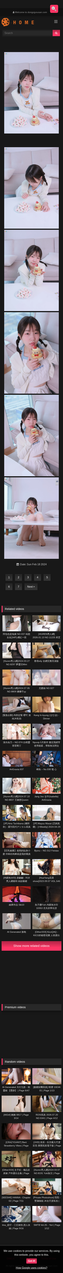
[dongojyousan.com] (26, 22)
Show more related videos (31, 945)
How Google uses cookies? (31, 1267)
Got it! (31, 1261)
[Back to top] (53, 1263)
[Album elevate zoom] (54, 9)
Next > (31, 586)
